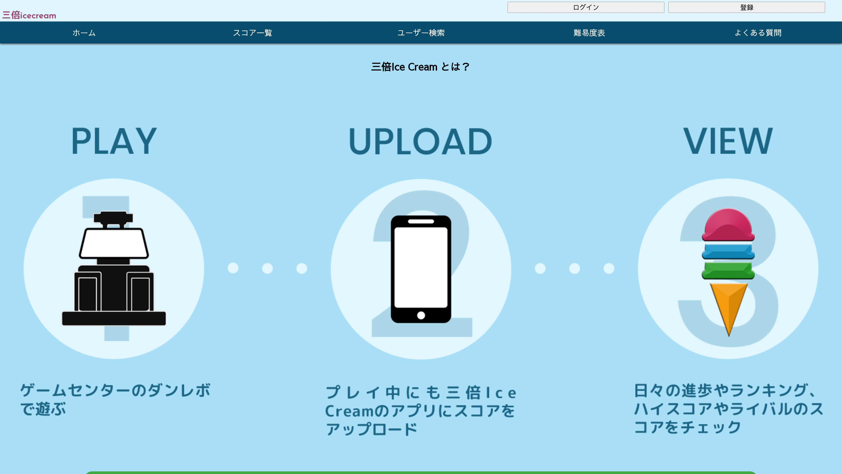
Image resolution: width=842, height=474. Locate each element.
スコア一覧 (252, 32)
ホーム (84, 32)
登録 (746, 7)
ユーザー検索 (421, 32)
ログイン (586, 7)
